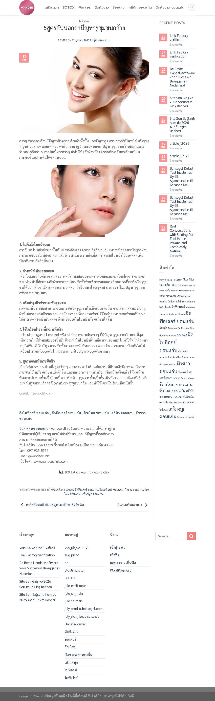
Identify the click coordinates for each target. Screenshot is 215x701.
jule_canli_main (75, 585)
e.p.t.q (169, 280)
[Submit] (191, 536)
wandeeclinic (188, 290)
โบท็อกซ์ (189, 417)
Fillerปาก (176, 285)
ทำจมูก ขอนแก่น (169, 364)
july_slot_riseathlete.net (82, 616)
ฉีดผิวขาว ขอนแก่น (170, 7)
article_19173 (179, 143)
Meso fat (191, 285)
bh (66, 562)
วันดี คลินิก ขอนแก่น (34, 428)
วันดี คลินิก (178, 397)
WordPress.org (120, 570)
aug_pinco (72, 555)
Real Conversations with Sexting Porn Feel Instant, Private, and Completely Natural (182, 238)
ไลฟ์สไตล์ (84, 21)
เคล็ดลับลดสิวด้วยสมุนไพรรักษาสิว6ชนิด (54, 504)
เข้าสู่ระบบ (117, 547)
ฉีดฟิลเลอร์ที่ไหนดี (177, 314)
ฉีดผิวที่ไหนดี (165, 307)
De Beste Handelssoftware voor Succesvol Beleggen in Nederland (182, 77)
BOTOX (68, 7)
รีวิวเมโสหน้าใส (176, 378)
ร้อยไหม (119, 7)
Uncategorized (75, 624)
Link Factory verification (179, 38)
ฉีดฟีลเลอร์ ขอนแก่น (66, 413)
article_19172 (179, 156)
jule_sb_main (74, 601)
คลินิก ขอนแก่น (140, 7)
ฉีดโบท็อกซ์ (182, 335)
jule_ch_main (74, 593)
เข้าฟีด (115, 555)
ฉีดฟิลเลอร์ (178, 307)
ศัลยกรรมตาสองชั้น (177, 402)
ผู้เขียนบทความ (102, 40)
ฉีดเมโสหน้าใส (174, 328)
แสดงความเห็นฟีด (123, 562)
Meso (185, 285)
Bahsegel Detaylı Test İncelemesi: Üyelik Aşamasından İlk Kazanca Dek (182, 176)
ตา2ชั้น (186, 357)
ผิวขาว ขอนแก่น (134, 489)
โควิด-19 (180, 417)
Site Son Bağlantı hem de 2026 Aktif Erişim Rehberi (182, 124)
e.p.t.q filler (177, 280)
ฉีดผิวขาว (102, 7)
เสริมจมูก (52, 7)
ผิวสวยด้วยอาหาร (130, 504)
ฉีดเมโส (163, 327)
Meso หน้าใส (164, 290)
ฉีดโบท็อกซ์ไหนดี (175, 357)
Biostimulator (75, 570)
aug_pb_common (77, 547)
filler (185, 279)
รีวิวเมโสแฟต (189, 378)
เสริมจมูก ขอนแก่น (92, 494)
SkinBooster (176, 290)
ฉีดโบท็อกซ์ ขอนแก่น (34, 413)
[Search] (191, 7)
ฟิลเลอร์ (84, 7)
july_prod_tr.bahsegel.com (84, 608)
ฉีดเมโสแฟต (171, 335)
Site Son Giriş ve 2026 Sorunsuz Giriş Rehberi (181, 102)
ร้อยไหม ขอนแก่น (96, 413)
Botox (162, 279)
